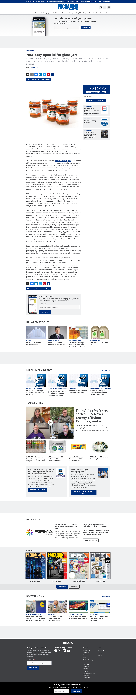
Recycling (93, 455)
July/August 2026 (35, 581)
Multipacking (94, 614)
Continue (76, 691)
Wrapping (72, 455)
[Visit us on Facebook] (55, 650)
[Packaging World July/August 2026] (36, 565)
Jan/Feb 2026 (100, 581)
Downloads (51, 614)
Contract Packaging (75, 614)
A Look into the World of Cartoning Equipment (78, 391)
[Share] (36, 74)
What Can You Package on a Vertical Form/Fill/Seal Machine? (35, 392)
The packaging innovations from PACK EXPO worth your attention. (90, 135)
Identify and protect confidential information (56, 343)
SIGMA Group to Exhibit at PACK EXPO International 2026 (66, 526)
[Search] (104, 7)
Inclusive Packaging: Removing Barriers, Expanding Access (55, 618)
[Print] (27, 74)
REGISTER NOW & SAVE (37, 490)
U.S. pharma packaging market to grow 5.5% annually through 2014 (77, 344)
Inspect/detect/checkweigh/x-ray (57, 389)
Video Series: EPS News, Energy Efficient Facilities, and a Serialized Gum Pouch (92, 416)
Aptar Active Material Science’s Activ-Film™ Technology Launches (95, 525)
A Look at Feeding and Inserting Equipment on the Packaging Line (98, 392)
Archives (74, 587)
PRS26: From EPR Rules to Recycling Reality (99, 458)
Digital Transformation (34, 614)
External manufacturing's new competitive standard (78, 617)
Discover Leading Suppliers (90, 121)
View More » (106, 370)
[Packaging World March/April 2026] (79, 565)
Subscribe (62, 587)
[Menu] (108, 7)
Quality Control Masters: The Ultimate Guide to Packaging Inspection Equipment (57, 394)
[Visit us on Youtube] (68, 650)
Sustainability (95, 340)
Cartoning (72, 388)
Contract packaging (54, 340)
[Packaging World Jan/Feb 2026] (100, 565)
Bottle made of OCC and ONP (99, 343)
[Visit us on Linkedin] (64, 650)
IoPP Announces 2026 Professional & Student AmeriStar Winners (56, 459)
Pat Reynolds (34, 67)
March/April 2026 (79, 581)
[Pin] (48, 74)
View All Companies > (96, 100)
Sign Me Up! (85, 27)
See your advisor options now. (83, 492)
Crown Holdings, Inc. (63, 161)
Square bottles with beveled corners (33, 343)
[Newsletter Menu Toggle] (100, 7)
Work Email (43, 304)
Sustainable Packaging (83, 407)
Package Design (31, 455)
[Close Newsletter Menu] (109, 18)
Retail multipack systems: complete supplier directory (99, 618)
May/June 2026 (57, 581)
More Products (91, 540)
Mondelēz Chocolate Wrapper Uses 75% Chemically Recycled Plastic (76, 459)
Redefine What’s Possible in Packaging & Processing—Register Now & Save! (91, 111)
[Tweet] (44, 74)
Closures (30, 51)
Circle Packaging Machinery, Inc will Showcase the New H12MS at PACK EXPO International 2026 (96, 532)
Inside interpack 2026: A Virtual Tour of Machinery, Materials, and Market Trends (35, 618)
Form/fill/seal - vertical (34, 388)
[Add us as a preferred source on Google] (52, 74)
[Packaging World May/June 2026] (57, 565)
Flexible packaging (75, 340)
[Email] (32, 74)
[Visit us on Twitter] (60, 650)
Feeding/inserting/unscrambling (100, 388)
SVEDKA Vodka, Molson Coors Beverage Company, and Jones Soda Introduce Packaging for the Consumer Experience (36, 459)
